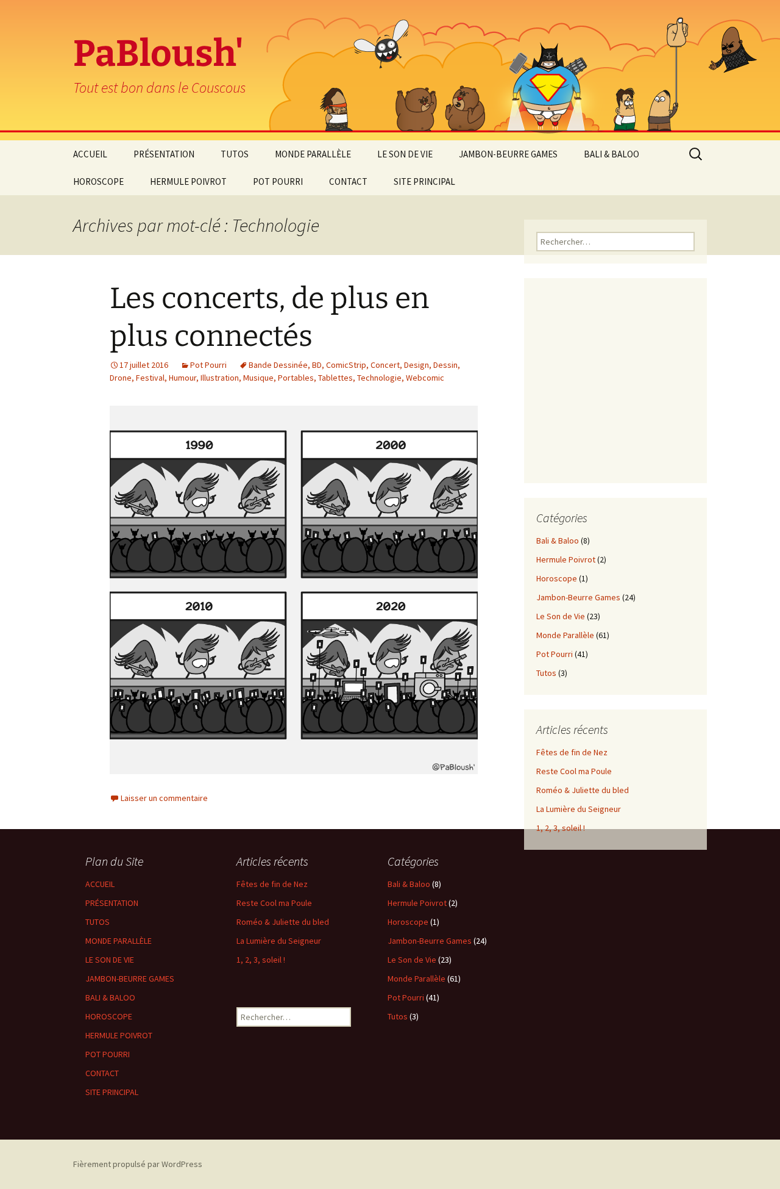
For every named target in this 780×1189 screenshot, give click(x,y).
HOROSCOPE (98, 181)
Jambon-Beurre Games (578, 597)
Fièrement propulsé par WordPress (137, 1163)
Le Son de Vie (560, 616)
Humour (182, 377)
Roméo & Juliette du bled (582, 790)
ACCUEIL (90, 154)
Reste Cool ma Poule (574, 771)
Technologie (379, 377)
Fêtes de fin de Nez (572, 752)
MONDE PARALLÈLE (313, 154)
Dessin (445, 364)
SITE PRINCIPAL (424, 181)
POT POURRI (278, 181)
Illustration (219, 377)
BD (317, 364)
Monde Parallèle (565, 635)
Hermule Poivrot (565, 559)
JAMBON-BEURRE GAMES (508, 154)
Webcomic (425, 377)
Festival (150, 377)
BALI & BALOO (611, 154)
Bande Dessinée (278, 364)
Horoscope (556, 578)
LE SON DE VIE (405, 154)
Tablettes (335, 377)
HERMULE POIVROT (188, 181)
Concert (385, 364)
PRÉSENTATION (163, 154)
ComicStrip (346, 364)
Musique (258, 377)
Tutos (546, 672)
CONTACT (348, 181)
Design (416, 364)
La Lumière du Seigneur (578, 808)
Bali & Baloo (557, 540)
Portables (296, 377)
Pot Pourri (208, 364)
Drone (121, 377)
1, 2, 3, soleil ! (560, 827)
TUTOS (235, 154)
